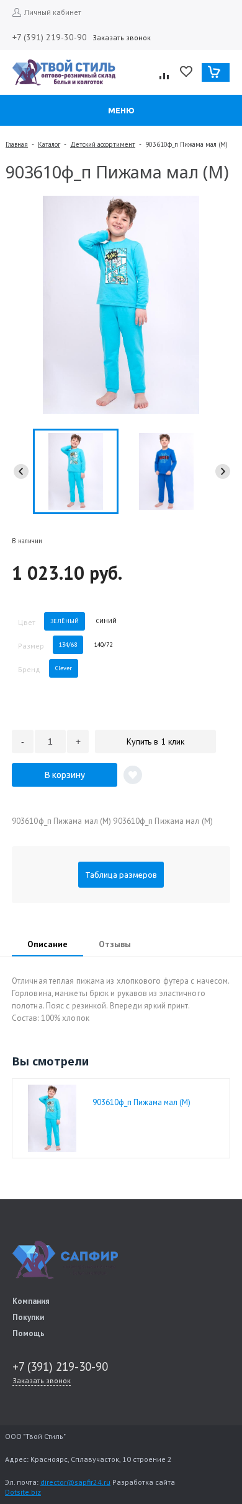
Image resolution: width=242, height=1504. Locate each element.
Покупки (28, 1317)
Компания (31, 1301)
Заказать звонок (121, 37)
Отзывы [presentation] (115, 944)
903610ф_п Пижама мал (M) (141, 1102)
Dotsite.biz (23, 1492)
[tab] (47, 945)
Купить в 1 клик (155, 741)
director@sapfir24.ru (75, 1482)
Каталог (49, 144)
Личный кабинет (52, 12)
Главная (17, 144)
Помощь (28, 1333)
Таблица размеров (121, 874)
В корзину (65, 775)
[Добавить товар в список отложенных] (132, 775)
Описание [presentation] (47, 944)
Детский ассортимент (102, 144)
